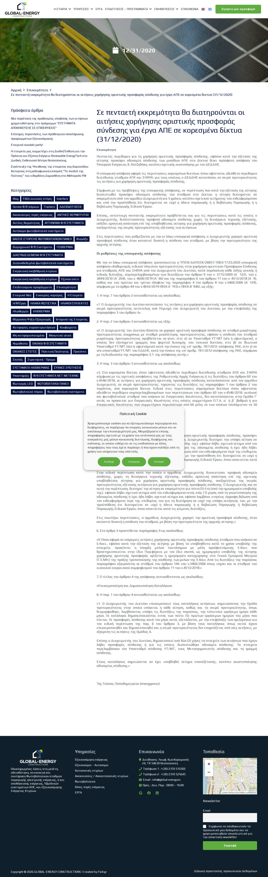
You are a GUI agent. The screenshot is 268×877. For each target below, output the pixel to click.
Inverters (62, 198)
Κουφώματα (68, 327)
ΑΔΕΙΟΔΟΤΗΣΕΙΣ (71, 207)
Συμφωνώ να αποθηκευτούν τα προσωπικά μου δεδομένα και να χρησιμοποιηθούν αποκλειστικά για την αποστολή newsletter (227, 832)
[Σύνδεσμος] (22, 9)
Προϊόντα (79, 351)
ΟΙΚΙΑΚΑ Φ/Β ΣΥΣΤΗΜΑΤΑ (49, 343)
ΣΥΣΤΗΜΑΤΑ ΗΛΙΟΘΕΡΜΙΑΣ (31, 367)
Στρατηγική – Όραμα (41, 359)
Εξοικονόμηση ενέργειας (91, 759)
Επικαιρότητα (66, 287)
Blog (15, 198)
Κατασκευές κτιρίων (89, 770)
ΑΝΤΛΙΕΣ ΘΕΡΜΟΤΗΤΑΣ (73, 215)
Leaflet (225, 793)
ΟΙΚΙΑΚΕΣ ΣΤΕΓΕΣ (25, 351)
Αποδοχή (109, 461)
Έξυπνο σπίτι (70, 279)
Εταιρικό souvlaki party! (27, 145)
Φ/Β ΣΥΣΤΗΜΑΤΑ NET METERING (55, 375)
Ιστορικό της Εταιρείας (72, 319)
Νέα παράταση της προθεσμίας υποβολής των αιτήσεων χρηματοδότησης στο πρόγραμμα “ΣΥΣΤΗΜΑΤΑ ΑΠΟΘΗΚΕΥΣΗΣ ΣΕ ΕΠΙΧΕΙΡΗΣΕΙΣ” (49, 123)
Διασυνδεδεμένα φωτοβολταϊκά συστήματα (43, 263)
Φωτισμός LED (23, 383)
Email (206, 810)
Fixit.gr (102, 872)
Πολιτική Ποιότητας (55, 351)
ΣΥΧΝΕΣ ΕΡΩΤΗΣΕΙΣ (67, 367)
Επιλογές (159, 461)
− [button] (208, 772)
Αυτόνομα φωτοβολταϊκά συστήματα (38, 231)
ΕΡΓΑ (78, 792)
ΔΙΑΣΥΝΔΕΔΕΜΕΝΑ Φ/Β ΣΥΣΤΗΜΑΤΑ (38, 255)
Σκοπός (18, 359)
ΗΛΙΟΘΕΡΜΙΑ (41, 311)
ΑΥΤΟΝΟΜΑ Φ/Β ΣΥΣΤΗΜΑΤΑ (64, 223)
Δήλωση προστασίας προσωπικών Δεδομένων (225, 871)
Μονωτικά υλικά (60, 335)
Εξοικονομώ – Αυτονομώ (91, 765)
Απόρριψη (134, 461)
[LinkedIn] (157, 793)
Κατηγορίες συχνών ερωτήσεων (34, 327)
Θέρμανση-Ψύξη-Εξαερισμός (32, 319)
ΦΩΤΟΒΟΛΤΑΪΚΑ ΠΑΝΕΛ (53, 383)
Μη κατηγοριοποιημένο (28, 335)
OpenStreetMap (238, 793)
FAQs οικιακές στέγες (37, 198)
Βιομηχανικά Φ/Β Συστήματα (32, 247)
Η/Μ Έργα (19, 303)
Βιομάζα (82, 239)
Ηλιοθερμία (20, 311)
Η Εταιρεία (75, 295)
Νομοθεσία (20, 343)
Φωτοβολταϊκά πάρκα (28, 391)
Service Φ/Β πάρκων (26, 207)
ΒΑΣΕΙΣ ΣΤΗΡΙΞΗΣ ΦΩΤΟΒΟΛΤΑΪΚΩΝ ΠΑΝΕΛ (42, 239)
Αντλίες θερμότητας (26, 223)
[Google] (141, 793)
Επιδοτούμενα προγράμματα (32, 287)
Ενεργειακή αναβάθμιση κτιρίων (35, 271)
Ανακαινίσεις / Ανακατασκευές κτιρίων (101, 776)
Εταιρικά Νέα (22, 295)
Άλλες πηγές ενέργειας (90, 787)
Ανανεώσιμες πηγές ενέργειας (33, 215)
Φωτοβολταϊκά (85, 781)
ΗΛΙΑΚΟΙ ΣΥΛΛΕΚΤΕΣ (74, 303)
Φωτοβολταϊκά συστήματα (65, 391)
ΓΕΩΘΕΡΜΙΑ (65, 247)
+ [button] (208, 764)
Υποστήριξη (21, 375)
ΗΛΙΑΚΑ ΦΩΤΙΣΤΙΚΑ (43, 303)
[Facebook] (149, 793)
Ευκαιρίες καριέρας (49, 295)
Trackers (49, 207)
